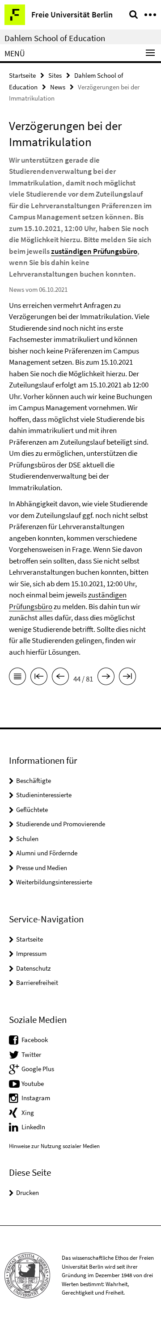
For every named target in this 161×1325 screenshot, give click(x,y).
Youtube (32, 1083)
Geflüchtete (32, 809)
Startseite (22, 75)
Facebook (34, 1039)
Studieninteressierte (44, 795)
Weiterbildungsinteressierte (54, 882)
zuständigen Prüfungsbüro (94, 251)
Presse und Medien (41, 867)
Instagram (35, 1098)
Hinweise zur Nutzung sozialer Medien (54, 1146)
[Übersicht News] (17, 678)
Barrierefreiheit (37, 982)
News (57, 87)
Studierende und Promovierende (60, 824)
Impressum (31, 953)
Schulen (27, 838)
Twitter (31, 1054)
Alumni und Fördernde (46, 853)
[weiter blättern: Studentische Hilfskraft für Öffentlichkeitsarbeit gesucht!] (105, 678)
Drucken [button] (27, 1192)
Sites (55, 75)
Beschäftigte (33, 780)
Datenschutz (33, 968)
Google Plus (37, 1068)
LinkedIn (33, 1127)
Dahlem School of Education (54, 38)
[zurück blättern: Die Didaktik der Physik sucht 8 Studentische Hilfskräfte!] (60, 678)
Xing (27, 1112)
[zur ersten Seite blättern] (38, 678)
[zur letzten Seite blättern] (127, 678)
